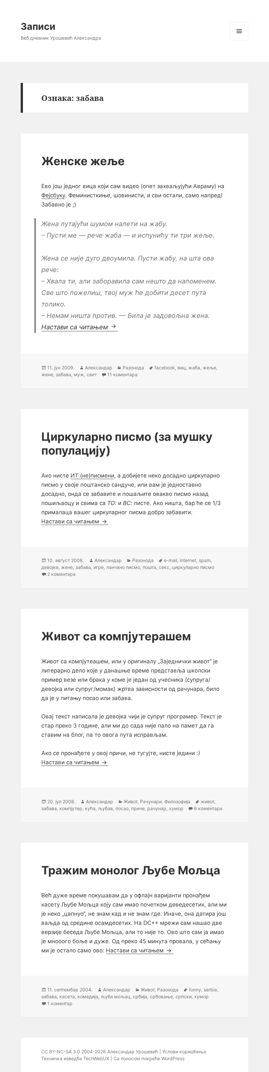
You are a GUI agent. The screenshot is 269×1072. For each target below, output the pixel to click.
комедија (87, 996)
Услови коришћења (184, 1051)
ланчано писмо (123, 567)
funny (195, 989)
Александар (98, 367)
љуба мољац (115, 996)
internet (188, 560)
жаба (194, 367)
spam (205, 560)
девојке (49, 567)
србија (140, 996)
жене (47, 374)
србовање (161, 996)
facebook (165, 367)
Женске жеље (83, 161)
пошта (149, 567)
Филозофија (177, 801)
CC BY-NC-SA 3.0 (60, 1051)
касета (67, 996)
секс (164, 567)
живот (207, 801)
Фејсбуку (53, 195)
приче (138, 808)
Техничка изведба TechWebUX (75, 1058)
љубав (105, 808)
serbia (210, 989)
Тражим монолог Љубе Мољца (130, 870)
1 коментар (59, 1003)
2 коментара (61, 574)
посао (122, 808)
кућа (90, 808)
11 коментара (122, 374)
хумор (176, 808)
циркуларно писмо (193, 567)
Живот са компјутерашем (116, 636)
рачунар (156, 808)
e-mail (170, 560)
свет (92, 374)
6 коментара (208, 808)
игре (98, 567)
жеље (209, 367)
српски (184, 996)
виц (181, 367)
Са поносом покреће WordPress (149, 1058)
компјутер (70, 808)
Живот (130, 801)
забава (63, 374)
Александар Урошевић (132, 1051)
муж (79, 374)
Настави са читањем (79, 327)
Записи (38, 26)
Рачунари (151, 801)
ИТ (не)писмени (92, 475)
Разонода (133, 367)
